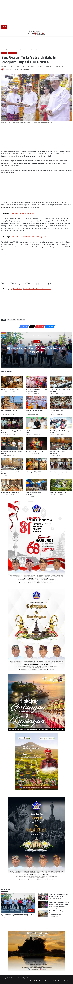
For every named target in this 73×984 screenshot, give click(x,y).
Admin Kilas (8, 69)
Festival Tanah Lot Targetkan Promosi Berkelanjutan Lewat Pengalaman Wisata (58, 912)
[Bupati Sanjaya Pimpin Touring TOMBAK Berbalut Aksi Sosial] (61, 423)
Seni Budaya (12, 53)
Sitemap (69, 980)
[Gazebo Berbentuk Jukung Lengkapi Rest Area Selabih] (12, 402)
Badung (9, 49)
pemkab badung (21, 319)
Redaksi (32, 980)
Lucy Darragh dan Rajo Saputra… (35, 451)
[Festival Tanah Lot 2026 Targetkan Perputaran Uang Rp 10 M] (61, 402)
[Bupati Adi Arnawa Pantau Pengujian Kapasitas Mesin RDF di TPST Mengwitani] (36, 485)
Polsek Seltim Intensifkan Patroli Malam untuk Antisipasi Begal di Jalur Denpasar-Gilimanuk (59, 904)
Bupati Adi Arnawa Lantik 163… (59, 472)
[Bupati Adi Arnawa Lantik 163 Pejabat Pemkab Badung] (61, 464)
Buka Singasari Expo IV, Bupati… (35, 472)
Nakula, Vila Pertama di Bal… (58, 492)
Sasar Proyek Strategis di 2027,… (11, 389)
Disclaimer (42, 980)
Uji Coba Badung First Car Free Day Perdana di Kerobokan (36, 350)
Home (4, 49)
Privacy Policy (62, 980)
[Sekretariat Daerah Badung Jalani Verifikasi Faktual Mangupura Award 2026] (61, 382)
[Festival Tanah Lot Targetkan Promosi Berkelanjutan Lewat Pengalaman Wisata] (43, 913)
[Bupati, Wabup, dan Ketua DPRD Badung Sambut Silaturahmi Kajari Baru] (12, 485)
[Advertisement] (36, 12)
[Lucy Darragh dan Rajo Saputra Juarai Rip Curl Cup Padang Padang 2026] (36, 443)
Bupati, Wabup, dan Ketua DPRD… (11, 492)
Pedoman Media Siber (51, 980)
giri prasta (13, 319)
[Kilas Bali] (36, 32)
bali (8, 319)
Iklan (37, 980)
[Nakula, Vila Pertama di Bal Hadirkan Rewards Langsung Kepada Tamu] (61, 485)
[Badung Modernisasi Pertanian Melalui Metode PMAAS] (43, 896)
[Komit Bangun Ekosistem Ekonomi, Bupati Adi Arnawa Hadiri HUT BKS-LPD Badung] (12, 443)
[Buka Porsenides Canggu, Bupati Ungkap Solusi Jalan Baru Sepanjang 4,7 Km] (12, 423)
